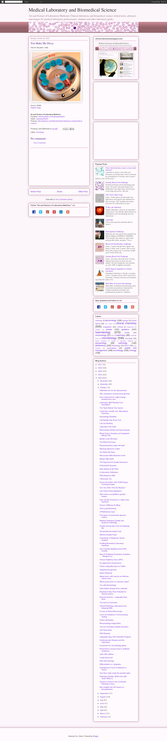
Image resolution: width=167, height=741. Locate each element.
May (102, 707)
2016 (100, 368)
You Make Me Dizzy (107, 452)
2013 (100, 378)
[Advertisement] (59, 167)
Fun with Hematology (108, 585)
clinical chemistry (126, 323)
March (103, 713)
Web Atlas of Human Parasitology (118, 283)
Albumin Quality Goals (108, 535)
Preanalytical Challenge (115, 232)
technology (40, 132)
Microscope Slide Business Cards (112, 455)
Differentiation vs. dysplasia (110, 664)
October (103, 387)
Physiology (116, 346)
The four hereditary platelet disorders (114, 627)
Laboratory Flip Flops (108, 427)
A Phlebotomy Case (107, 512)
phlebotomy (100, 345)
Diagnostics (130, 327)
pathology (123, 343)
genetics (125, 329)
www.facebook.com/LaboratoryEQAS (52, 117)
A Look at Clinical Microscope (111, 611)
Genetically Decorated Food (110, 531)
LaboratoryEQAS (42, 119)
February (104, 717)
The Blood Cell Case (108, 442)
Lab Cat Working (106, 423)
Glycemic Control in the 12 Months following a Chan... (113, 683)
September (104, 693)
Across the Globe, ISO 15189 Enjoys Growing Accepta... (114, 483)
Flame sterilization (107, 620)
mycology (128, 338)
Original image (36, 108)
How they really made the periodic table (115, 673)
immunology (100, 335)
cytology (120, 327)
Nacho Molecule (106, 573)
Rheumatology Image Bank (110, 623)
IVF (112, 335)
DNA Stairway (105, 633)
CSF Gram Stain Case (114, 195)
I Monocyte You (106, 479)
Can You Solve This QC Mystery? (112, 488)
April (102, 710)
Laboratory (121, 335)
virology (132, 350)
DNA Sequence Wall (107, 475)
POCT (126, 346)
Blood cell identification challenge (118, 244)
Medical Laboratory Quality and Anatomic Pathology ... (112, 522)
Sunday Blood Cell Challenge (117, 182)
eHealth (97, 329)
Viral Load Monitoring (108, 508)
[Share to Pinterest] (73, 129)
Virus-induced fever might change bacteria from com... (113, 398)
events (109, 329)
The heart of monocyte (108, 602)
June (102, 703)
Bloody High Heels (107, 459)
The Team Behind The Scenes (111, 408)
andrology (98, 320)
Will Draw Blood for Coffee (110, 449)
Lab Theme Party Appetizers (111, 491)
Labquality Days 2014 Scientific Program (115, 637)
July (102, 700)
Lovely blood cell (106, 658)
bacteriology (110, 320)
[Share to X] (68, 129)
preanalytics (111, 348)
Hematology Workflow (108, 417)
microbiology (109, 338)
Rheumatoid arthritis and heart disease (115, 430)
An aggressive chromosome (110, 563)
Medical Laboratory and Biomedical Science (72, 9)
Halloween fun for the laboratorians (113, 390)
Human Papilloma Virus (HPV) (111, 560)
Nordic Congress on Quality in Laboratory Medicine (114, 341)
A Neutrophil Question (108, 465)
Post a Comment (40, 143)
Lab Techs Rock (106, 630)
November (104, 384)
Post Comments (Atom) (64, 199)
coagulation (107, 327)
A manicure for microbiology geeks (113, 645)
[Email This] (64, 129)
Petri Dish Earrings (107, 661)
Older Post (83, 192)
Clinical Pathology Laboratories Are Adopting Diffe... (113, 607)
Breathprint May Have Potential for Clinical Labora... (113, 593)
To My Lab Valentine (113, 207)
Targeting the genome (108, 570)
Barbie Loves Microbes (108, 439)
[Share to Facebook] (71, 129)
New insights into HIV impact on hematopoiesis (112, 688)
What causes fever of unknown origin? (114, 582)
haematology (103, 332)
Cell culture (108, 323)
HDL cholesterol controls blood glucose (115, 394)
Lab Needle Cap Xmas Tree (110, 420)
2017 (100, 365)
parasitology (100, 343)
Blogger (95, 736)
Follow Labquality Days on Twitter (113, 566)
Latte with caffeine (107, 654)
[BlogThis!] (66, 129)
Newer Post (36, 192)
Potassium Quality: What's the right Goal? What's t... (113, 677)
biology (125, 320)
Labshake (109, 220)
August (103, 697)
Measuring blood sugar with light (112, 445)
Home (59, 192)
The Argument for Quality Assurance (114, 462)
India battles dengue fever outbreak (113, 588)
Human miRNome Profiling (110, 505)
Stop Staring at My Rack (109, 469)
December (104, 381)
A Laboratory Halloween (109, 472)
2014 (100, 375)
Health (127, 333)
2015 (100, 371)
